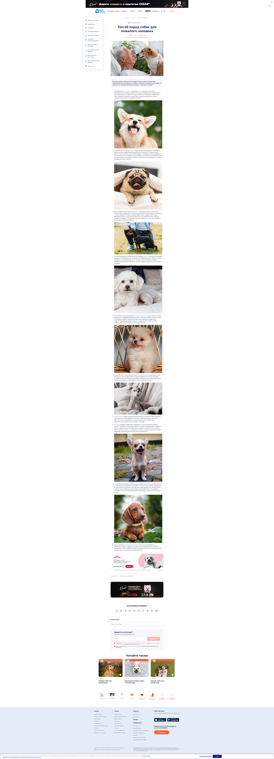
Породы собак (97, 714)
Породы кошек (118, 714)
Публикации (136, 716)
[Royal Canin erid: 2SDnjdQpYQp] (137, 562)
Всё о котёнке (117, 718)
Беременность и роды (99, 732)
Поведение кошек (118, 725)
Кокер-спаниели (119, 416)
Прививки (96, 721)
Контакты (135, 735)
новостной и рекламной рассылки (133, 646)
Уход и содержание (99, 730)
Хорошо (217, 756)
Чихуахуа (117, 424)
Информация (137, 723)
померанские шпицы (141, 315)
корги (139, 91)
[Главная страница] (100, 13)
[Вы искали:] (162, 11)
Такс (115, 484)
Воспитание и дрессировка (101, 725)
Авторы (135, 719)
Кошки (116, 711)
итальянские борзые (143, 375)
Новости (136, 711)
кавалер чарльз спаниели (132, 545)
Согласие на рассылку (138, 732)
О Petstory (135, 726)
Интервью (135, 714)
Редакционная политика (139, 737)
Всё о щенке (97, 718)
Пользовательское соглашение (140, 730)
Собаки (96, 711)
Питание (96, 728)
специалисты (128, 91)
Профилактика (98, 723)
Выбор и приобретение (100, 716)
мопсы (132, 150)
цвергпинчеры (134, 211)
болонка (145, 256)
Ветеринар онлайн (113, 11)
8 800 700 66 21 (159, 711)
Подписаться (161, 732)
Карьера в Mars (137, 728)
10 (157, 611)
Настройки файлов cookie (205, 756)
